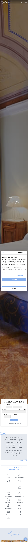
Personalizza (13, 283)
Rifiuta (14, 288)
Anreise (8, 404)
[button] (26, 2)
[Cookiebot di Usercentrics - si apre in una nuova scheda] (17, 252)
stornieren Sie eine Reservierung (14, 423)
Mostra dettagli (20, 275)
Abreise (4, 409)
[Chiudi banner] (25, 252)
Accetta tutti (14, 279)
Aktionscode (14, 414)
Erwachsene (22, 409)
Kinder (6, 414)
